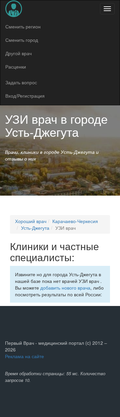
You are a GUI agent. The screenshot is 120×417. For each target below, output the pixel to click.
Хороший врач (30, 221)
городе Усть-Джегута (56, 125)
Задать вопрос (21, 82)
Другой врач (18, 53)
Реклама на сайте (24, 356)
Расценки (15, 66)
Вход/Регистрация (25, 95)
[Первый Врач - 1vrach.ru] (13, 8)
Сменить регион (23, 26)
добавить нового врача (65, 287)
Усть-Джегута (35, 227)
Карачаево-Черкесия (75, 221)
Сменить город (21, 39)
